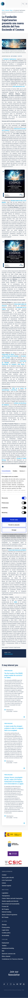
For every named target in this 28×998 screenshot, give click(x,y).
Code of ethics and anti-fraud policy (12, 898)
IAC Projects (5, 909)
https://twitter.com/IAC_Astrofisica (4, 984)
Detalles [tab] (15, 471)
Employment (5, 943)
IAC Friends (5, 917)
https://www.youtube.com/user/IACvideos (17, 984)
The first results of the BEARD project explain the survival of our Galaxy (13, 675)
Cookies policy (6, 932)
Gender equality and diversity (10, 901)
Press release (8, 654)
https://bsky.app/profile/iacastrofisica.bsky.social (20, 984)
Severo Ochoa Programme (9, 914)
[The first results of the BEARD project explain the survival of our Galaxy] (24, 717)
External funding (6, 912)
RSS (3, 951)
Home (3, 10)
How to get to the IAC (8, 877)
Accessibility (5, 935)
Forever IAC (5, 906)
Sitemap (4, 924)
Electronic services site (8, 953)
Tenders (4, 945)
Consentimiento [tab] (6, 471)
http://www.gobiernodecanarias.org (13, 844)
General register (6, 885)
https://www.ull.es (13, 854)
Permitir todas (14, 519)
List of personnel (7, 880)
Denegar (14, 530)
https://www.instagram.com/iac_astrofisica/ (10, 984)
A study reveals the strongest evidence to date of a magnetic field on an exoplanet (13, 728)
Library (4, 883)
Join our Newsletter (14, 973)
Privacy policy (6, 927)
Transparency (6, 895)
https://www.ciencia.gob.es (13, 834)
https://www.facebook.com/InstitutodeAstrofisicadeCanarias (7, 984)
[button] (14, 44)
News (11, 10)
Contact (4, 875)
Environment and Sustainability (10, 904)
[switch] (24, 503)
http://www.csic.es (13, 863)
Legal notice (5, 930)
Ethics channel (6, 956)
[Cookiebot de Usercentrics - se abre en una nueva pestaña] (19, 467)
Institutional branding (8, 948)
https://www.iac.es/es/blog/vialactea (23, 984)
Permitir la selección (14, 525)
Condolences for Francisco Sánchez (12, 959)
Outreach (7, 10)
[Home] (2, 4)
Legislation (5, 893)
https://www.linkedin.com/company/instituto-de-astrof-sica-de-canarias (14, 984)
